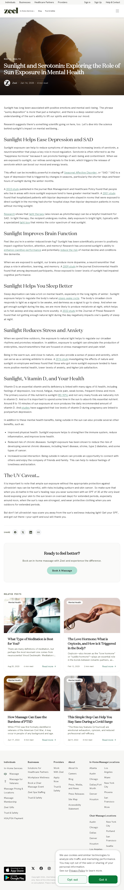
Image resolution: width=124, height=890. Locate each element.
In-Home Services (26, 11)
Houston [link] (93, 799)
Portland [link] (110, 831)
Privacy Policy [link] (77, 870)
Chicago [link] (93, 779)
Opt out (72, 879)
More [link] (107, 807)
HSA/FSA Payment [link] (13, 818)
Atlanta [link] (93, 768)
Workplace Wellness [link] (38, 777)
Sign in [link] (87, 2)
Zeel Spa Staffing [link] (36, 792)
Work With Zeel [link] (59, 770)
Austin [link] (92, 773)
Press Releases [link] (76, 793)
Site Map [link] (73, 799)
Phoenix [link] (108, 792)
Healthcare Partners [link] (44, 2)
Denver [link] (93, 793)
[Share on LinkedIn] (31, 532)
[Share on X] (23, 532)
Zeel (14, 82)
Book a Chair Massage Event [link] (36, 785)
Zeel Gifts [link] (9, 807)
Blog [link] (40, 11)
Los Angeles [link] (108, 770)
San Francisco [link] (109, 799)
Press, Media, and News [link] (75, 786)
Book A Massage (62, 570)
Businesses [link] (25, 2)
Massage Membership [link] (10, 799)
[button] (117, 11)
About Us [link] (73, 768)
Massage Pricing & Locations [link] (13, 790)
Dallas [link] (92, 832)
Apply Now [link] (56, 779)
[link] (11, 11)
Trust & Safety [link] (50, 11)
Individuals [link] (10, 2)
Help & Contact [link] (113, 2)
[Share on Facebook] (15, 532)
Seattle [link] (109, 845)
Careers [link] (72, 773)
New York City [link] (109, 785)
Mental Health (12, 59)
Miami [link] (107, 777)
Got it (103, 879)
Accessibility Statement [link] (74, 806)
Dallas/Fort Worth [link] (95, 786)
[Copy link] (38, 532)
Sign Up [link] (98, 2)
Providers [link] (62, 2)
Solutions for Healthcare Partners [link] (38, 770)
